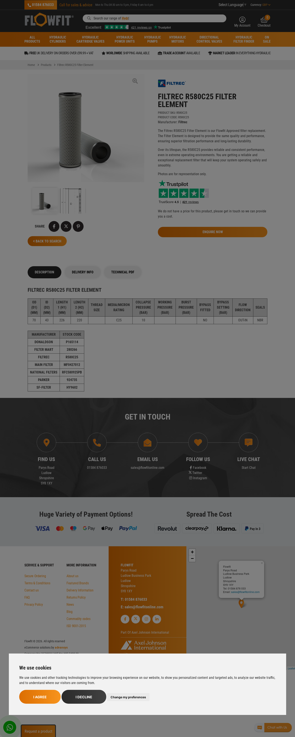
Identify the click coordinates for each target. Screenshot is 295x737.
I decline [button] (84, 697)
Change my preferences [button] (128, 697)
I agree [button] (40, 697)
